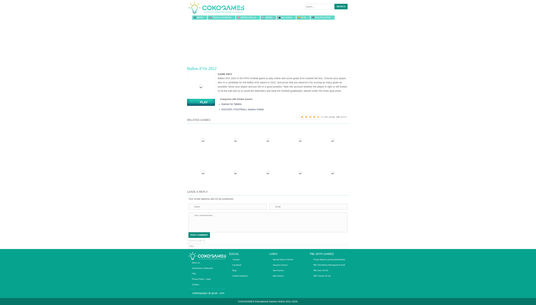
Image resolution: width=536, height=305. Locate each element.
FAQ (194, 273)
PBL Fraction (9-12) (322, 276)
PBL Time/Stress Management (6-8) (329, 265)
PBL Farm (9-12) (320, 270)
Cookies (195, 284)
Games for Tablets (231, 104)
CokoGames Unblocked (202, 268)
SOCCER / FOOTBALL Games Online (242, 109)
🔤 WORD (267, 17)
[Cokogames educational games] (216, 8)
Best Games (278, 276)
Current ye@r (196, 240)
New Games (278, 270)
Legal (208, 279)
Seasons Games (280, 265)
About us (196, 263)
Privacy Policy (198, 279)
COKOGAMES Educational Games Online (261, 301)
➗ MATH (198, 17)
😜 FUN (302, 17)
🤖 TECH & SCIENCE (220, 17)
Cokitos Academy (240, 276)
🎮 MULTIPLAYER (321, 17)
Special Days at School (283, 259)
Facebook (236, 265)
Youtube (236, 259)
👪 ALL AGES (285, 17)
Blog (234, 270)
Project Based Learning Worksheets (329, 259)
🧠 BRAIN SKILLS (246, 17)
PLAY (202, 102)
